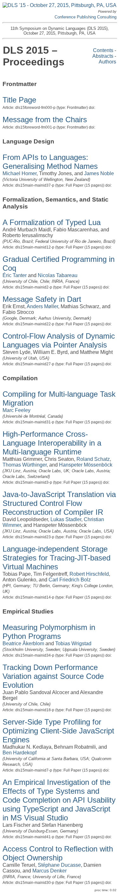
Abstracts (102, 56)
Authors (107, 61)
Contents (103, 50)
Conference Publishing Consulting (85, 17)
